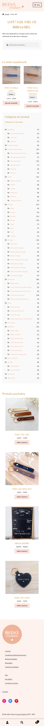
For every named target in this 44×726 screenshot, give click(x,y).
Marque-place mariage (18, 252)
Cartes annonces (16, 350)
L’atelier (8, 651)
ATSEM (12, 185)
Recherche (22, 722)
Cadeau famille (13, 145)
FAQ (6, 675)
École (9, 177)
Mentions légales (11, 659)
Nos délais (8, 679)
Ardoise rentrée (15, 181)
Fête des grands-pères (18, 157)
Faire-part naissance (17, 295)
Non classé (11, 323)
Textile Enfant (15, 370)
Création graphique (12, 667)
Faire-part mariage (16, 248)
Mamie (12, 220)
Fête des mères (15, 161)
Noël (9, 303)
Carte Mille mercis (16, 346)
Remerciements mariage (19, 271)
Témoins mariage (16, 275)
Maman (12, 216)
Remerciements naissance (19, 299)
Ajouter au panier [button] (11, 103)
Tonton (13, 236)
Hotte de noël (15, 315)
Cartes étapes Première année (20, 287)
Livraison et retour (11, 683)
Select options (22, 442)
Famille (10, 204)
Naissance (11, 279)
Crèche (12, 189)
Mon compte (7, 722)
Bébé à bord (14, 283)
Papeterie (11, 327)
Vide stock (11, 374)
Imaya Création (21, 714)
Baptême (11, 129)
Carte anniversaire (16, 338)
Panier (33, 720)
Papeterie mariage (16, 264)
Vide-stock (11, 378)
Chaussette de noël (17, 311)
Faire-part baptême (17, 133)
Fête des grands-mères (18, 153)
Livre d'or (13, 137)
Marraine (13, 169)
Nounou (13, 196)
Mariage (10, 240)
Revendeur (8, 663)
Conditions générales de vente (15, 655)
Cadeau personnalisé (15, 149)
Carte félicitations (16, 342)
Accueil (7, 14)
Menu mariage (15, 256)
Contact (5, 692)
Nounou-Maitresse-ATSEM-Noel (21, 319)
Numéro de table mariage (19, 260)
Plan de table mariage (18, 267)
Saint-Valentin (13, 358)
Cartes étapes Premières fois (20, 291)
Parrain (12, 173)
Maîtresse (13, 193)
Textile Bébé (14, 366)
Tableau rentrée (15, 200)
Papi (11, 228)
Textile (10, 362)
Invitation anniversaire (18, 354)
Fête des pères (15, 165)
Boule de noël (15, 307)
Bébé (12, 208)
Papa (12, 224)
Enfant (12, 212)
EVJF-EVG (13, 244)
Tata (12, 232)
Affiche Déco (14, 331)
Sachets (13, 141)
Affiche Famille (15, 334)
